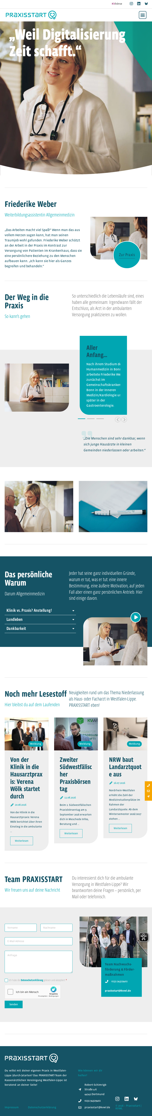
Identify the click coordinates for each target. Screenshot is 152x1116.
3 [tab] (100, 418)
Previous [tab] (117, 419)
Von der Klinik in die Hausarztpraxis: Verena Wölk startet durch (26, 778)
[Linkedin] (139, 3)
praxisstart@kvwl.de (118, 990)
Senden (13, 1004)
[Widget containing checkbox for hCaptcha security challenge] (33, 992)
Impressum (12, 1107)
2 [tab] (91, 418)
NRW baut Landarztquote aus (125, 767)
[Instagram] (131, 3)
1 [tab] (81, 418)
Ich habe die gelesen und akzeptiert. (38, 980)
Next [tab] (124, 419)
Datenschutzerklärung (32, 980)
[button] (143, 15)
